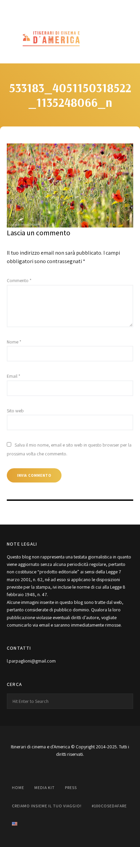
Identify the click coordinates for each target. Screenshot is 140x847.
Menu (126, 39)
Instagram (55, 7)
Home (18, 787)
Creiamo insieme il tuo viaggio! (47, 805)
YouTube (70, 7)
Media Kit (44, 787)
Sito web (15, 411)
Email (13, 376)
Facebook (40, 7)
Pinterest (85, 7)
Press (71, 787)
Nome (14, 342)
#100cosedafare (109, 805)
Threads (100, 7)
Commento (19, 280)
